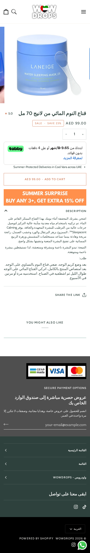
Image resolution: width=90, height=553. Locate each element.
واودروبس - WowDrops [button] (69, 477)
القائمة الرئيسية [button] (77, 450)
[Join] (7, 424)
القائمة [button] (82, 463)
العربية (77, 528)
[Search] (14, 12)
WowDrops (65, 538)
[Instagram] (76, 507)
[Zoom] (75, 95)
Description (76, 211)
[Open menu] (81, 12)
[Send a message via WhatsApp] (82, 545)
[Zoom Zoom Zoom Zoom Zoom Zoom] (45, 65)
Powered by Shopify (36, 538)
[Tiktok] (84, 507)
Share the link (67, 295)
